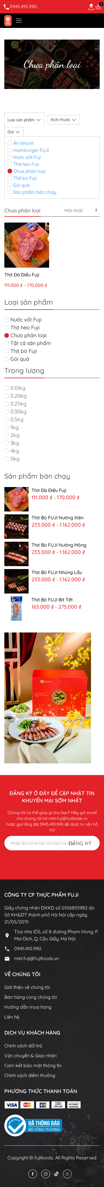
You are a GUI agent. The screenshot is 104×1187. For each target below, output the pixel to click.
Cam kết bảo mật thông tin (33, 1065)
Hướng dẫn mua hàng (27, 1007)
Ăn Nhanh (23, 143)
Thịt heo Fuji (25, 164)
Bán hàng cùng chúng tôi (30, 997)
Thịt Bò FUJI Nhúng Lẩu (56, 572)
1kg (13, 427)
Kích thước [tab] (60, 119)
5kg (14, 458)
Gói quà (21, 185)
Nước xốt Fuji (26, 157)
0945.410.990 (23, 6)
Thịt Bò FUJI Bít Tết (52, 600)
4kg (14, 450)
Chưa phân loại (28, 171)
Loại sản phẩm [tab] (21, 119)
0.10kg (17, 388)
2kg (14, 435)
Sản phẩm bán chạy (34, 192)
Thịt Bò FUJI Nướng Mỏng (58, 545)
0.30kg (17, 411)
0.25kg (17, 403)
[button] (19, 20)
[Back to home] (8, 20)
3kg (14, 443)
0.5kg (16, 419)
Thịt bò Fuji (24, 178)
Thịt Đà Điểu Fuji (21, 275)
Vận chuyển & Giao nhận (30, 1055)
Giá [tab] (11, 131)
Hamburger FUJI (30, 150)
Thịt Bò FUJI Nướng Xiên (57, 517)
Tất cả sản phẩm (30, 343)
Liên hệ (11, 1017)
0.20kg (18, 395)
